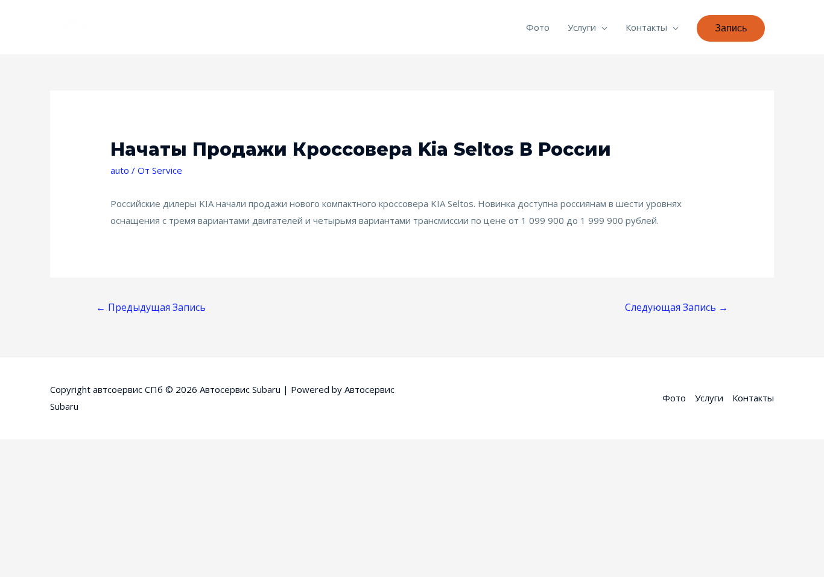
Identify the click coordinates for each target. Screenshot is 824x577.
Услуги (582, 27)
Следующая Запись (676, 307)
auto (119, 170)
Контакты (646, 27)
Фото (538, 27)
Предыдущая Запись (151, 307)
